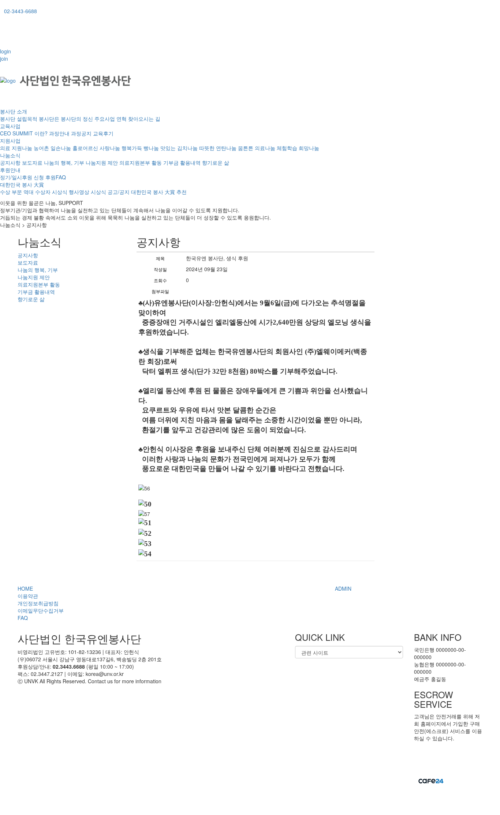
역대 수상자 (37, 191)
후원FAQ (55, 177)
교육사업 (10, 126)
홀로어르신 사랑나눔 (96, 148)
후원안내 (10, 169)
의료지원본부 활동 (140, 162)
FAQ (23, 617)
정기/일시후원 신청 (22, 177)
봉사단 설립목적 (18, 118)
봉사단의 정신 (77, 118)
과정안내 (59, 133)
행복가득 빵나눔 (140, 148)
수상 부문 (11, 191)
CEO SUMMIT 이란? (24, 133)
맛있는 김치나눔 (179, 148)
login (5, 51)
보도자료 (32, 162)
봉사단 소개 (13, 111)
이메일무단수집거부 (41, 610)
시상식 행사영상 (70, 191)
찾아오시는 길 (144, 118)
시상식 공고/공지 (110, 191)
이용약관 (28, 595)
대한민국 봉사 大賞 (22, 184)
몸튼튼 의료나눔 (256, 148)
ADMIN (343, 588)
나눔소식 (10, 155)
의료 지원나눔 (16, 148)
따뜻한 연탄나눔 (217, 148)
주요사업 (104, 118)
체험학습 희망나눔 (298, 148)
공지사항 (10, 162)
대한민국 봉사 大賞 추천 (159, 191)
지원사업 (10, 140)
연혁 (121, 118)
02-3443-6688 (20, 11)
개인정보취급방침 (38, 603)
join (4, 58)
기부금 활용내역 (182, 162)
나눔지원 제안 (102, 162)
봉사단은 (49, 118)
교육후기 (103, 133)
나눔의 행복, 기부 (64, 162)
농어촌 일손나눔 (52, 148)
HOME (25, 588)
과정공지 (81, 133)
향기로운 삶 (215, 162)
